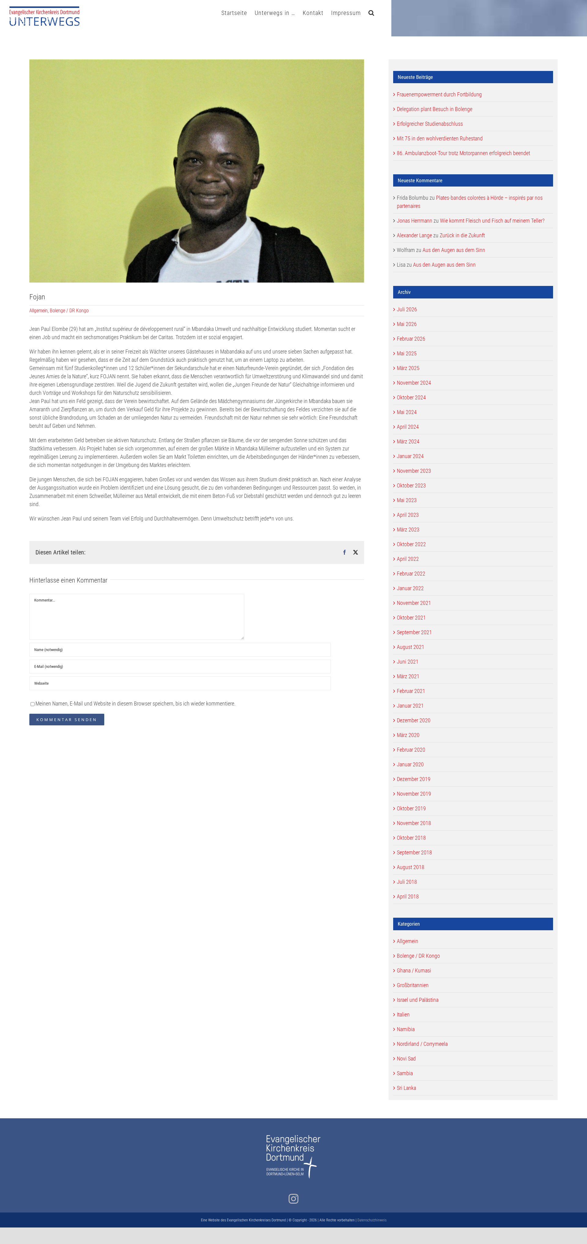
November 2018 (414, 823)
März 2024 (408, 441)
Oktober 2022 (411, 544)
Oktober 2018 (411, 838)
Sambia (405, 1073)
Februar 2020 (411, 749)
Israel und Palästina (417, 1000)
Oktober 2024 (411, 397)
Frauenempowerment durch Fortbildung (439, 94)
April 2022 (408, 559)
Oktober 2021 (411, 617)
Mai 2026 (407, 324)
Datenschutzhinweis (371, 1220)
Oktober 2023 (411, 485)
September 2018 (414, 852)
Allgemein (38, 310)
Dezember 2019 (413, 779)
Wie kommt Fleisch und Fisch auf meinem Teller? (492, 220)
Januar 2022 (410, 588)
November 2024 (414, 382)
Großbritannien (413, 985)
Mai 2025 (407, 353)
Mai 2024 (407, 412)
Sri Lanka (406, 1088)
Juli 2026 (407, 309)
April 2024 (408, 427)
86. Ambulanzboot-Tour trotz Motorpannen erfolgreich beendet (463, 153)
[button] (371, 12)
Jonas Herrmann (414, 220)
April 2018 (408, 896)
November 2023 (414, 471)
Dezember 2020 (413, 720)
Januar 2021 (410, 705)
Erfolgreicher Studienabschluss (430, 123)
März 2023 (408, 529)
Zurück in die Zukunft (462, 235)
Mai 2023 (407, 500)
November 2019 (414, 793)
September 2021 (414, 632)
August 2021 (410, 647)
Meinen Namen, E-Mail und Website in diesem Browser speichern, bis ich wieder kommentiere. (135, 703)
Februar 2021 (411, 691)
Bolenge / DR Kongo (69, 310)
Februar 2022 (411, 573)
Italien (403, 1014)
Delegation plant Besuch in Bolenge (434, 109)
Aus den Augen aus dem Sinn (454, 250)
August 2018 (410, 867)
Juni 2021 (408, 661)
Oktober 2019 (411, 808)
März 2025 (408, 368)
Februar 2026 (411, 338)
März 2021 (408, 676)
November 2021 (414, 603)
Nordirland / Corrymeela (422, 1044)
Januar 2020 (410, 764)
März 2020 (408, 735)
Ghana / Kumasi (414, 970)
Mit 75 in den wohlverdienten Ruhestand (440, 138)
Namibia (406, 1029)
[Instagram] (293, 1199)
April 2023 (408, 515)
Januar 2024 (410, 456)
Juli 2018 (407, 882)
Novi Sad (406, 1058)
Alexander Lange (414, 235)
